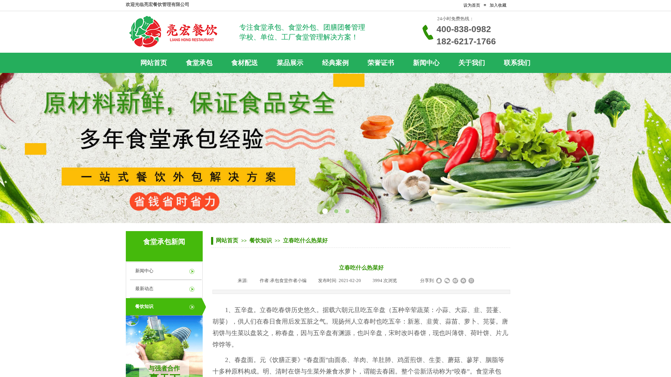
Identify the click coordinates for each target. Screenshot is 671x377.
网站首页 (227, 240)
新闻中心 (144, 270)
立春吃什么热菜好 (305, 240)
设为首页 (471, 5)
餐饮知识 (261, 240)
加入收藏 (498, 5)
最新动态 (144, 288)
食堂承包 (488, 371)
